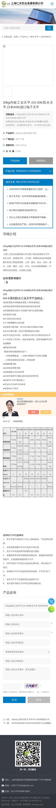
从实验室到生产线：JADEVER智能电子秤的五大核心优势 (29, 224)
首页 (16, 37)
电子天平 (34, 37)
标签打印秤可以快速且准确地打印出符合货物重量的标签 (29, 203)
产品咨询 (15, 161)
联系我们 (41, 161)
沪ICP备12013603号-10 (30, 801)
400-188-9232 (51, 601)
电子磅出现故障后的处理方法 (23, 210)
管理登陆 (27, 804)
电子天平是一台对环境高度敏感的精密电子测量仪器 (29, 196)
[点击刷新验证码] (31, 685)
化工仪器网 (16, 804)
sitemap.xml (37, 804)
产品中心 (24, 37)
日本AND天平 (47, 37)
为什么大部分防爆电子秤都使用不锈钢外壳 (29, 217)
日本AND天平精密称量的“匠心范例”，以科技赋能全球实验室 (29, 189)
